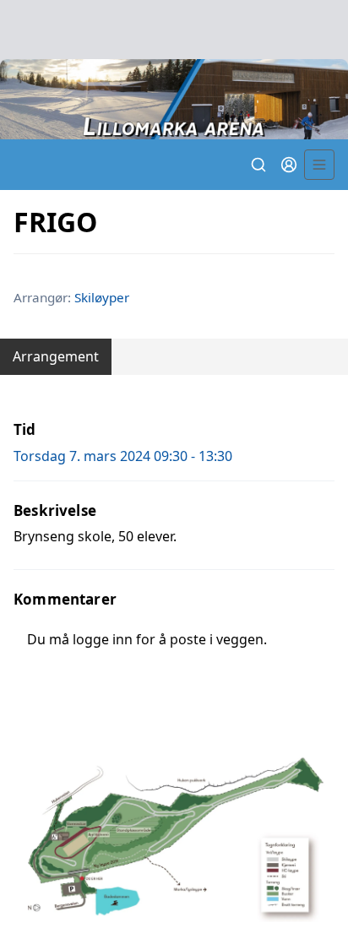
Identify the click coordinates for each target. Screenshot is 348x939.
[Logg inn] (289, 164)
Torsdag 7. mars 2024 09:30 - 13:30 (123, 456)
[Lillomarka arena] (174, 99)
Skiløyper (101, 297)
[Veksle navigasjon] (319, 164)
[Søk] (258, 164)
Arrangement (56, 356)
